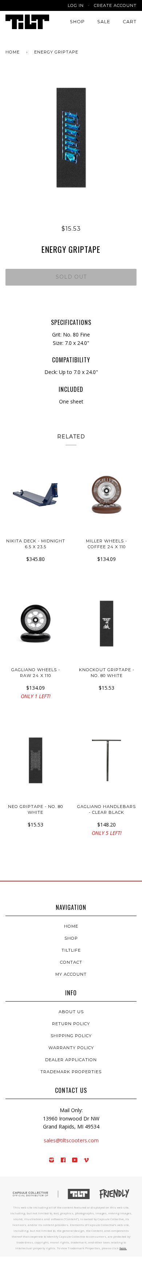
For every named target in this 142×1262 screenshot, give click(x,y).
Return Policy (71, 1023)
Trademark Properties (71, 1071)
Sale (103, 21)
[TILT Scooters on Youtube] (75, 1160)
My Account (71, 974)
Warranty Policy (71, 1047)
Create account (115, 5)
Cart (130, 21)
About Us (71, 1011)
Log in (76, 5)
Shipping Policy (71, 1035)
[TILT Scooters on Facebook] (63, 1160)
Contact (71, 962)
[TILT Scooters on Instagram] (52, 1160)
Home (12, 52)
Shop (77, 21)
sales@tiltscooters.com (71, 1140)
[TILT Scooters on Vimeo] (86, 1160)
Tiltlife (71, 950)
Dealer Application (71, 1059)
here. (123, 1248)
